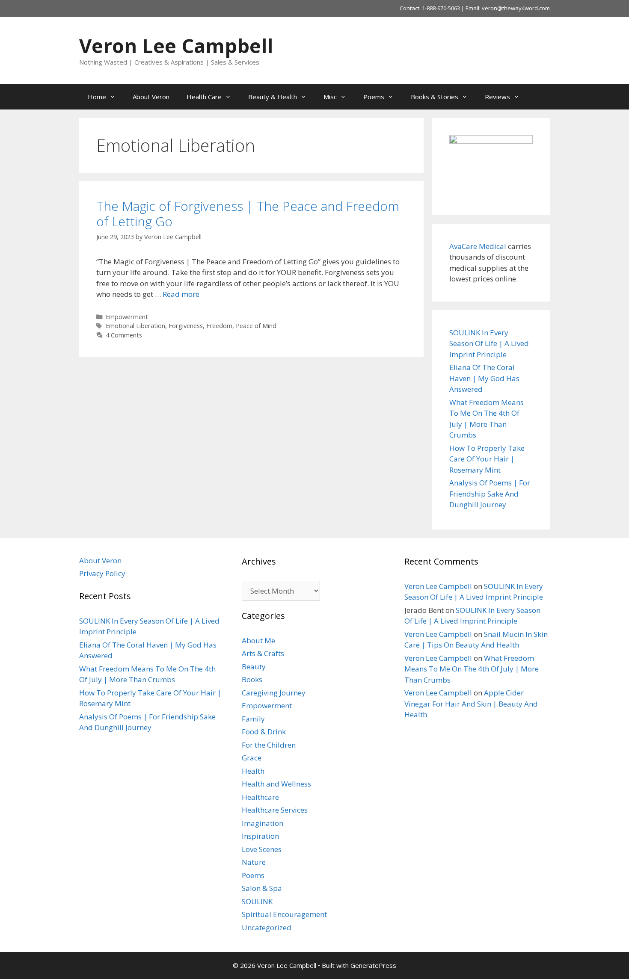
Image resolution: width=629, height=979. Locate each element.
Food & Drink (264, 731)
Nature (254, 862)
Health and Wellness (276, 784)
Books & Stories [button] (434, 96)
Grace (251, 758)
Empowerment (127, 317)
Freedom (219, 326)
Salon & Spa (262, 888)
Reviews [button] (497, 96)
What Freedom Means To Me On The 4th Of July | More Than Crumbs (471, 669)
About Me (258, 640)
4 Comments (124, 335)
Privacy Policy (102, 573)
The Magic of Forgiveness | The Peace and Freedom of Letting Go (247, 213)
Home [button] (97, 96)
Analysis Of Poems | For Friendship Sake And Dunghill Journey (489, 493)
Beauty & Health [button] (272, 96)
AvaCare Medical (477, 246)
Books (252, 679)
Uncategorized (266, 927)
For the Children (269, 745)
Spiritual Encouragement (284, 914)
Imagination (262, 823)
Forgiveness (186, 326)
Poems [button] (373, 96)
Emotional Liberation (135, 326)
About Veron (151, 96)
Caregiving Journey (274, 693)
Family (253, 719)
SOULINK (257, 901)
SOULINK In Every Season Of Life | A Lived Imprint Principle (489, 343)
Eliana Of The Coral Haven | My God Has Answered (484, 378)
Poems (253, 875)
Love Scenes (262, 849)
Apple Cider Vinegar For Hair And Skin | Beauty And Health (471, 703)
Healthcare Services (275, 810)
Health (253, 771)
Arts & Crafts (263, 653)
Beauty (254, 666)
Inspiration (260, 836)
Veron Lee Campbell (176, 46)
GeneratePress (373, 965)
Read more (181, 294)
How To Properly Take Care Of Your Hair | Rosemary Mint (487, 459)
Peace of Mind (256, 326)
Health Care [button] (204, 96)
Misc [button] (330, 96)
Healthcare (260, 797)
